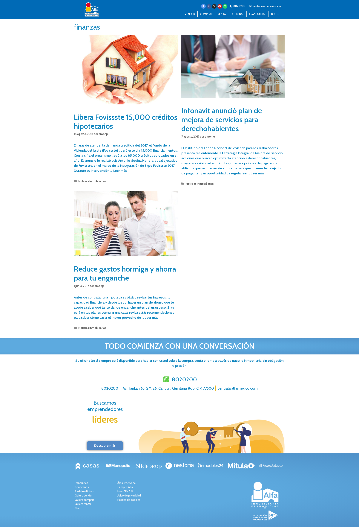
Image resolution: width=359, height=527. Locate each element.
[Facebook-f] (209, 6)
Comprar (206, 14)
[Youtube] (219, 6)
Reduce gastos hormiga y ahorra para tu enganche (125, 273)
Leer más (120, 171)
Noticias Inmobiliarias (92, 181)
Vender (190, 14)
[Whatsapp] (225, 6)
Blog (274, 14)
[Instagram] (214, 6)
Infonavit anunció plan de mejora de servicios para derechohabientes (221, 119)
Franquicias (257, 14)
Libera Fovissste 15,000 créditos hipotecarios (125, 121)
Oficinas (238, 14)
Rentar (222, 14)
